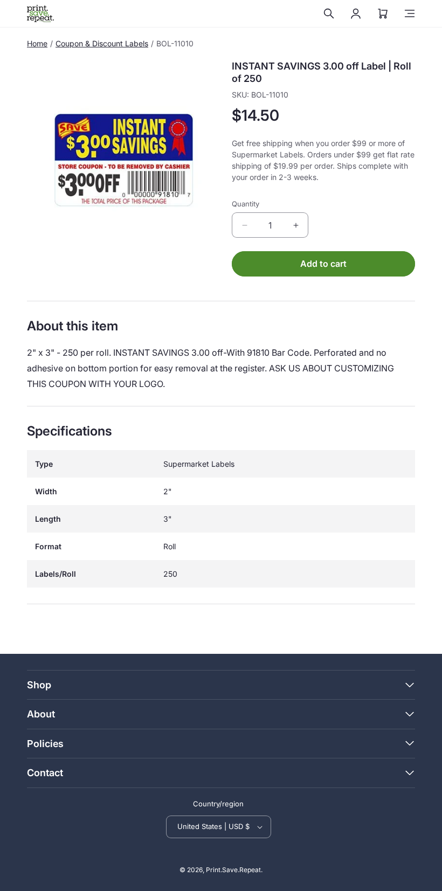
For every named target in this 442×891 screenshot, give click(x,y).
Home (37, 43)
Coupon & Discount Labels (102, 43)
